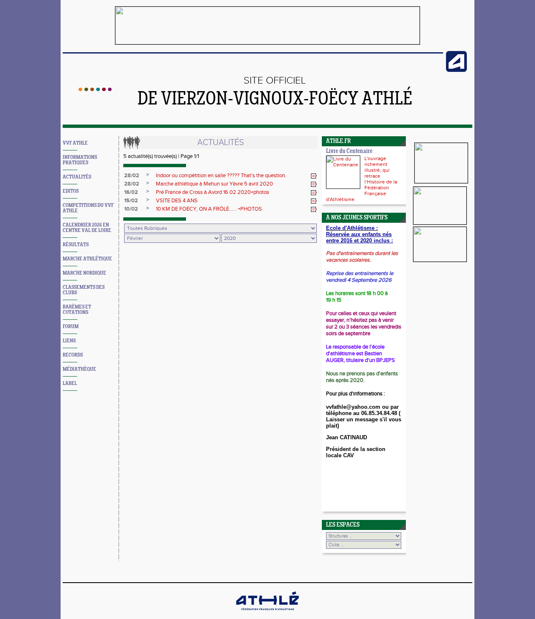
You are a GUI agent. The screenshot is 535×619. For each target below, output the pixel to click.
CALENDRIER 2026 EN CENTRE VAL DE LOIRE (87, 227)
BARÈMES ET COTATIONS (77, 309)
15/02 (131, 200)
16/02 (131, 192)
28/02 (131, 175)
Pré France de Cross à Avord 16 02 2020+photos (212, 192)
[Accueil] (95, 89)
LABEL (70, 383)
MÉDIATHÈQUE (79, 369)
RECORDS (73, 355)
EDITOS (71, 191)
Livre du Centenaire (349, 151)
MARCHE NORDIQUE (84, 273)
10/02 (131, 209)
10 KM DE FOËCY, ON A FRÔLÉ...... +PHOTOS (209, 209)
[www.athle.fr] (456, 70)
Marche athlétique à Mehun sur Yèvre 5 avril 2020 (214, 184)
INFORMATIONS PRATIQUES (80, 160)
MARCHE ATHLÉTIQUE (87, 259)
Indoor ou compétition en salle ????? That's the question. (221, 175)
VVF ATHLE (75, 143)
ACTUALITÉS (77, 177)
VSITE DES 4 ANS (177, 200)
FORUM (71, 326)
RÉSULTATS (76, 244)
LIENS (69, 341)
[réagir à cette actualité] (314, 176)
